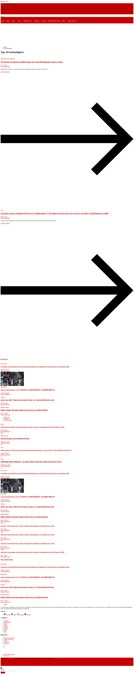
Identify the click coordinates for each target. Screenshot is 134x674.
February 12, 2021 (5, 441)
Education (6, 620)
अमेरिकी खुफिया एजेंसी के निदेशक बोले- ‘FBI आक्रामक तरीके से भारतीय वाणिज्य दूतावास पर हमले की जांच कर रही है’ (31, 462)
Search (2, 669)
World (5, 630)
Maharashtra (4, 387)
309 (1, 433)
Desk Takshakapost (5, 66)
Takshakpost (11, 658)
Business (6, 627)
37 (1, 456)
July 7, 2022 (4, 65)
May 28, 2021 (4, 216)
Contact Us (6, 642)
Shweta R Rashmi (5, 404)
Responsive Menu (5, 6)
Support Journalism (8, 639)
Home (3, 21)
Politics (5, 629)
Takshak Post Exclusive (54, 21)
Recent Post (4, 359)
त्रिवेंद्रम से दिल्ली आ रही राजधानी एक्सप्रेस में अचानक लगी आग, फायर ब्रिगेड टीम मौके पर (24, 410)
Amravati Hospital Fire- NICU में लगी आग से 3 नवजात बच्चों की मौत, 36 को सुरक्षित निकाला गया (28, 390)
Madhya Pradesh (5, 407)
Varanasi (3, 397)
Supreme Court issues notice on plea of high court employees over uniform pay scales (27, 526)
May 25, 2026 (4, 403)
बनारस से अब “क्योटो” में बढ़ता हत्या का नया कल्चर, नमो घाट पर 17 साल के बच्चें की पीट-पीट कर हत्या (27, 400)
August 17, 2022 (5, 453)
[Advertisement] (67, 34)
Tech (19, 21)
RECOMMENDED (7, 559)
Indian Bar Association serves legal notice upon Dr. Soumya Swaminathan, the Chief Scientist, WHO (32, 427)
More (63, 21)
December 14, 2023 (5, 465)
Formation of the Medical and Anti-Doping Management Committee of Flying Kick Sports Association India (35, 366)
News (13, 21)
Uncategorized (11, 58)
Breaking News (4, 435)
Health (2, 424)
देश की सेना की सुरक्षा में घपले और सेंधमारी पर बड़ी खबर (15, 439)
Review (44, 21)
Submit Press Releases (9, 638)
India (7, 21)
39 (1, 444)
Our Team (6, 643)
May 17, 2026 (4, 413)
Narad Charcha (72, 21)
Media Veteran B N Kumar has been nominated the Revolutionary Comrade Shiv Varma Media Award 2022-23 (36, 450)
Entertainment (27, 21)
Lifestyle (36, 21)
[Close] (1, 668)
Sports (5, 363)
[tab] (7, 417)
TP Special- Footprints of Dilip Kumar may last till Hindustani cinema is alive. (32, 62)
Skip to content (4, 1)
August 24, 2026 (5, 369)
